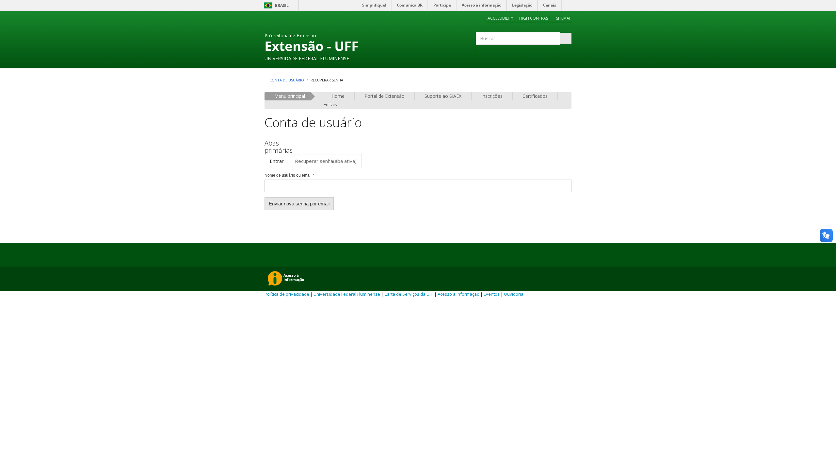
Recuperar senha (326, 161)
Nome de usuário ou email (289, 175)
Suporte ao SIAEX (443, 96)
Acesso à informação (458, 294)
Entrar (277, 161)
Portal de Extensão (384, 96)
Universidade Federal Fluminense (347, 294)
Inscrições (492, 96)
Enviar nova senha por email (299, 203)
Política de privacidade (287, 294)
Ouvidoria (513, 294)
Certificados (535, 96)
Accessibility (500, 18)
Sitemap (563, 18)
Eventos (492, 294)
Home (338, 96)
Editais (330, 104)
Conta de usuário (286, 80)
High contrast (534, 18)
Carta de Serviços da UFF (408, 294)
